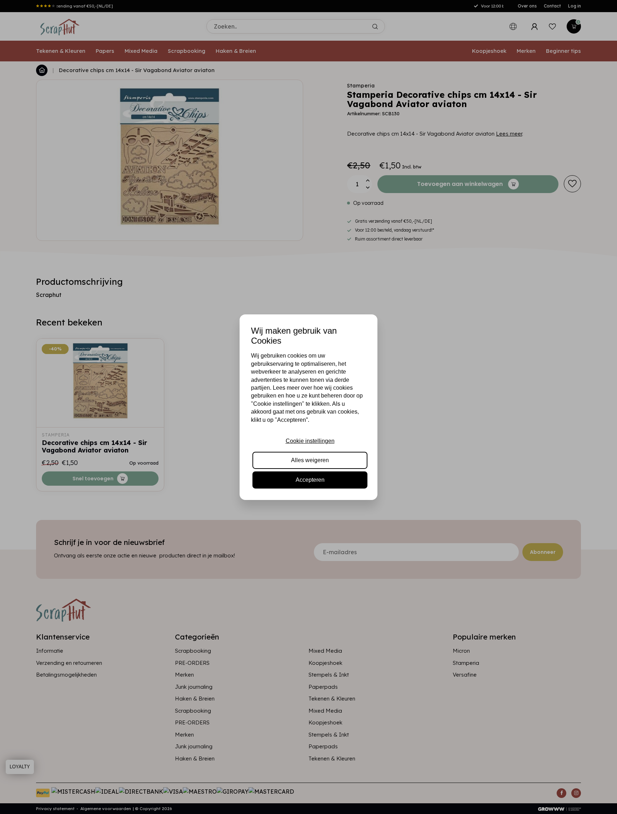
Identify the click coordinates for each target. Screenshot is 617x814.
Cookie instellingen (310, 441)
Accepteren (310, 480)
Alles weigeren (310, 460)
